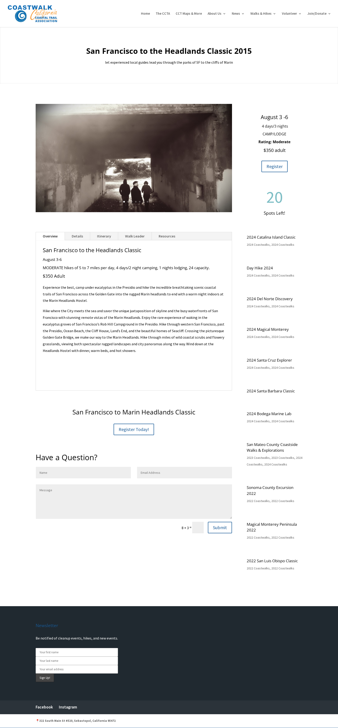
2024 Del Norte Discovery (270, 298)
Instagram (68, 707)
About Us (214, 14)
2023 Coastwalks (258, 458)
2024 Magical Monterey (268, 329)
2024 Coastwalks (258, 245)
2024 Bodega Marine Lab (269, 413)
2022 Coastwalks (258, 501)
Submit (220, 527)
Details (77, 236)
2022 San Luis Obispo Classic (272, 560)
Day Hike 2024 (260, 268)
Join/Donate (317, 14)
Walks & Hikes (261, 14)
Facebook (44, 707)
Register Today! (134, 429)
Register (274, 166)
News (236, 14)
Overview (50, 236)
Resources (167, 236)
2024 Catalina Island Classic (271, 237)
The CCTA (163, 14)
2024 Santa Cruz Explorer (269, 360)
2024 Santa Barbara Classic (271, 391)
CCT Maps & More (189, 14)
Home (145, 14)
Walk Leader (135, 236)
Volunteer (289, 14)
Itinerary (104, 236)
